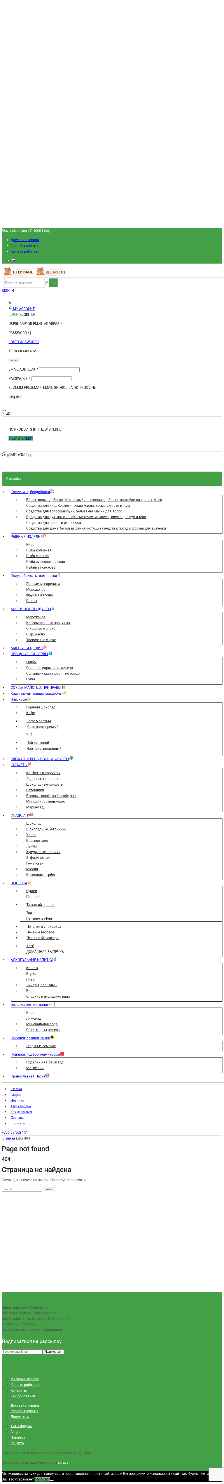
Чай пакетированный (43, 748)
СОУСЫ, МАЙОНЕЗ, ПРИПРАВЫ (36, 687)
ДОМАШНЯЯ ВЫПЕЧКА (45, 952)
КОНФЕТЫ (19, 765)
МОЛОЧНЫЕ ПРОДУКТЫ (31, 609)
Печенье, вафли (39, 918)
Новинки (17, 1100)
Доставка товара (24, 240)
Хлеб (30, 946)
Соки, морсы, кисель (43, 1030)
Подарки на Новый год (44, 1062)
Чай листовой (37, 743)
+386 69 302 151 (15, 1132)
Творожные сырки (41, 640)
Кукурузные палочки (43, 852)
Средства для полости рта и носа (53, 523)
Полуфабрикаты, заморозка (34, 576)
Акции (15, 1095)
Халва (31, 835)
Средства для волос (74, 511)
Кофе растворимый (42, 727)
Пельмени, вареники (43, 584)
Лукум (31, 846)
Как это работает (24, 251)
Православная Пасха (28, 1076)
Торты (31, 913)
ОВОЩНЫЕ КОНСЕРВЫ (29, 654)
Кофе (30, 713)
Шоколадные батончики (46, 829)
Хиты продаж (20, 1106)
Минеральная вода (42, 1024)
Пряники (33, 897)
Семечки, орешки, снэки (30, 1038)
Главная (16, 1089)
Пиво (30, 979)
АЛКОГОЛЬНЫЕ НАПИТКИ (32, 960)
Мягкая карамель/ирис (45, 801)
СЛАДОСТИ (20, 815)
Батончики (35, 790)
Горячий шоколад (41, 707)
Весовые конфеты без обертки (51, 796)
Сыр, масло (35, 634)
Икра (30, 544)
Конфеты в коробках (43, 773)
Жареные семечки (41, 1046)
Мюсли (32, 869)
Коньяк (32, 968)
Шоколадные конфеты (44, 784)
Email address (23, 369)
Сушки (31, 891)
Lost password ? (24, 342)
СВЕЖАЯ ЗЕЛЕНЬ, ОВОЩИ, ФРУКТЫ (40, 759)
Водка (31, 974)
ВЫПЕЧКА (19, 883)
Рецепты (17, 1443)
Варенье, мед (37, 840)
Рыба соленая (37, 556)
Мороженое (35, 589)
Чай (29, 735)
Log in (14, 360)
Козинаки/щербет (41, 875)
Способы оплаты (24, 246)
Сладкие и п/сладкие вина (48, 996)
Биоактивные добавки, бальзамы (94, 500)
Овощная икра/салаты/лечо (49, 668)
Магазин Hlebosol (24, 1379)
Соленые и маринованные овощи (53, 673)
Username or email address (36, 324)
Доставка (17, 1117)
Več (46, 1479)
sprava (63, 1462)
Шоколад (34, 823)
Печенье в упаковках (43, 926)
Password (19, 333)
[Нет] (52, 1480)
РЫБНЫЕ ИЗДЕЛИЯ (27, 537)
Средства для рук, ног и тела (86, 517)
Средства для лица (78, 505)
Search (48, 1189)
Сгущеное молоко (40, 628)
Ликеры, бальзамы (41, 985)
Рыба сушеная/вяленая (45, 562)
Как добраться (21, 1112)
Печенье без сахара (42, 938)
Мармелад (35, 807)
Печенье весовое (40, 932)
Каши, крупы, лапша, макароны (36, 693)
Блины (31, 601)
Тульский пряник (40, 905)
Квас (30, 1013)
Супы (30, 679)
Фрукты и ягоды (39, 595)
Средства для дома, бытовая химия (96, 528)
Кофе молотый (38, 721)
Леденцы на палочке (43, 779)
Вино (30, 991)
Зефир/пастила (39, 858)
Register (15, 397)
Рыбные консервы (41, 567)
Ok (38, 1479)
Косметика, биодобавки (30, 492)
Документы (20, 1417)
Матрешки (35, 1068)
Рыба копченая (38, 550)
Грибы (31, 662)
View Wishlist (21, 438)
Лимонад (33, 1018)
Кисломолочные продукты (48, 623)
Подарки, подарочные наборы (35, 1054)
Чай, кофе (19, 699)
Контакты (17, 1123)
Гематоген (34, 863)
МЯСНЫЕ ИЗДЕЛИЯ (27, 648)
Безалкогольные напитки (31, 1004)
